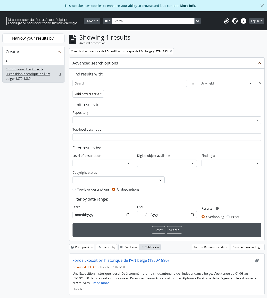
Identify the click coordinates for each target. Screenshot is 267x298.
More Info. (188, 6)
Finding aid (210, 156)
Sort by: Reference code (209, 247)
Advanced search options (95, 63)
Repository (81, 112)
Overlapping (215, 217)
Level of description (87, 156)
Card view (130, 247)
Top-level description (88, 129)
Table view (151, 247)
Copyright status (85, 172)
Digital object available (153, 156)
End (140, 207)
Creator (12, 51)
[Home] (43, 21)
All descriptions (128, 189)
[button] (226, 21)
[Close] (262, 5)
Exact (235, 217)
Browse (90, 21)
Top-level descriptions (93, 189)
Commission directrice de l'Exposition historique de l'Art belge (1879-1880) (33, 74)
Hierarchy (108, 247)
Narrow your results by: (33, 38)
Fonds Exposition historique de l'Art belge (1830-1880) (121, 260)
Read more (101, 283)
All (7, 61)
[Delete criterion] (260, 83)
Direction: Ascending (247, 247)
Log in (255, 21)
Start (76, 207)
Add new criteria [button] (87, 94)
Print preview (83, 247)
